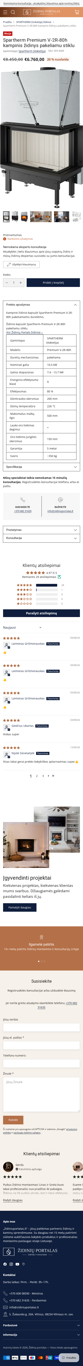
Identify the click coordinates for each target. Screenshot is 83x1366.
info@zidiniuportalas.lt (60, 511)
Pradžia (7, 22)
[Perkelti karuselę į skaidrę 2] (41, 961)
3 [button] (43, 776)
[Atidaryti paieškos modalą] (13, 12)
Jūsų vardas (10, 1019)
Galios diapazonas (21, 372)
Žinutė (8, 1073)
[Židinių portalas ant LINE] (23, 1265)
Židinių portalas (38, 1347)
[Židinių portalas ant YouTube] (17, 1265)
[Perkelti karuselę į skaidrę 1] (38, 961)
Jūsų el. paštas (13, 1037)
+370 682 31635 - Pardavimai (27, 1300)
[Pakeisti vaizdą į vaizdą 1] (6, 216)
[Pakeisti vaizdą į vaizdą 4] (41, 216)
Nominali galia (19, 365)
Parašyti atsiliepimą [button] (41, 613)
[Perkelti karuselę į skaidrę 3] (44, 961)
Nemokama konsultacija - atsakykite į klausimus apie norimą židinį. (41, 3)
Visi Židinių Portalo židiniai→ (24, 332)
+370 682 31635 (22, 511)
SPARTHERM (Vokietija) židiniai (33, 22)
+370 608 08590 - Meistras (26, 1293)
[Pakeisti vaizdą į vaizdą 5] (61, 216)
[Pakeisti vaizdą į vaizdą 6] (76, 216)
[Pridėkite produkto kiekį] (20, 282)
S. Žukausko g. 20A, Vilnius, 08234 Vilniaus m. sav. (41, 1314)
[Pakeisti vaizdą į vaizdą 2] (15, 216)
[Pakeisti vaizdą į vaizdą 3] (24, 216)
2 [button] (37, 776)
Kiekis (7, 275)
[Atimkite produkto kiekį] (6, 282)
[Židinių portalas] (41, 12)
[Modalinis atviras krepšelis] (77, 12)
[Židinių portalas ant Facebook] (5, 1265)
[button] (24, 585)
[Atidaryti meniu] (5, 12)
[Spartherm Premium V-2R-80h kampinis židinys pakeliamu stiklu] (41, 137)
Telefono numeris (14, 1055)
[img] (11, 638)
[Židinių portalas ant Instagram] (11, 1265)
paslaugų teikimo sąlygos (27, 1132)
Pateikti (13, 1120)
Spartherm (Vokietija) (32, 51)
